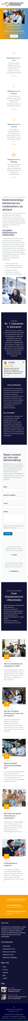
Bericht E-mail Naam (9, 495)
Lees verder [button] (6, 375)
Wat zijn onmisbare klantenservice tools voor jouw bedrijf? (14, 713)
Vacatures (5, 972)
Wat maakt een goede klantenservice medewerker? (12, 816)
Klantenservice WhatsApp (10, 957)
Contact (5, 978)
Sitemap (19, 1018)
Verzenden (8, 533)
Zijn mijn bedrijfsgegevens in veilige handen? (14, 618)
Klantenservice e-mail (9, 949)
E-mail (6, 503)
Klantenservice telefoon (9, 952)
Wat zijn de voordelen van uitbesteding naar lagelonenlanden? (13, 610)
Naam (6, 487)
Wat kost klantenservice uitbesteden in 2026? (14, 990)
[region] (14, 23)
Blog (4, 975)
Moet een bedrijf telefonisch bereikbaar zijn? (12, 765)
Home (4, 967)
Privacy (24, 1018)
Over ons (5, 969)
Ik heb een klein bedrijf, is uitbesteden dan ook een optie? (12, 621)
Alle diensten (6, 946)
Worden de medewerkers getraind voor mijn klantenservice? (13, 614)
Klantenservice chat (8, 954)
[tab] (14, 606)
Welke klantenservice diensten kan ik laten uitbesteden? (14, 606)
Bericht (6, 511)
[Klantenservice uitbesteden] (14, 4)
